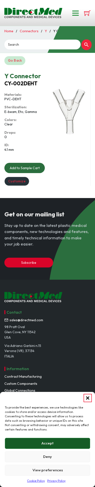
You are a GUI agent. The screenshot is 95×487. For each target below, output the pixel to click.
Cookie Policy (36, 481)
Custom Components (20, 383)
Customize (17, 181)
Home (8, 31)
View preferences (47, 470)
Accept (47, 443)
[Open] (75, 13)
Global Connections (19, 390)
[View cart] (87, 13)
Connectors (29, 31)
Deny (47, 456)
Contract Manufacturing (23, 376)
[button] (87, 398)
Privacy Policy (56, 481)
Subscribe (28, 262)
